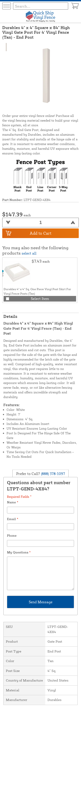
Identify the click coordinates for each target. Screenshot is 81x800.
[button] (2, 271)
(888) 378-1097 (52, 473)
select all (29, 253)
